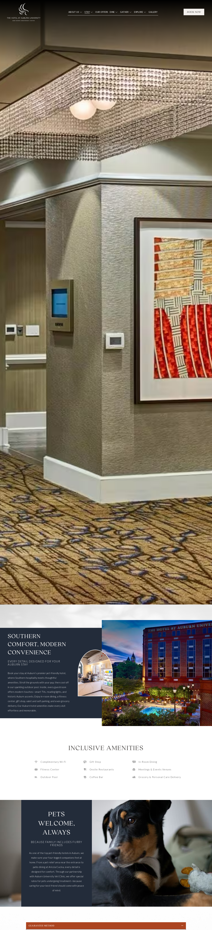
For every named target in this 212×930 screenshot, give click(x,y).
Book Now (194, 12)
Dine (112, 12)
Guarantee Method (41, 925)
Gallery (153, 12)
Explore (138, 12)
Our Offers (101, 12)
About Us (73, 12)
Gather (124, 12)
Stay (87, 12)
